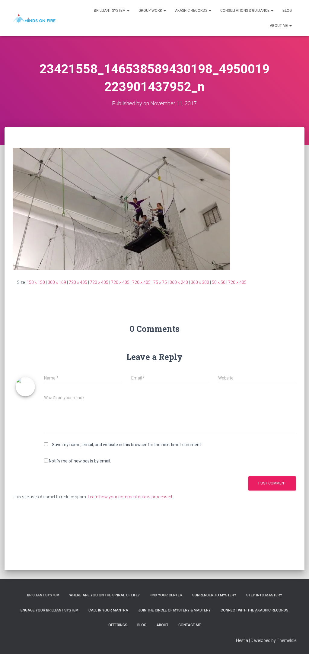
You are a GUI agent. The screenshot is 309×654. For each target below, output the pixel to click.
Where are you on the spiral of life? (104, 595)
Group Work (151, 10)
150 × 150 (36, 282)
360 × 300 (200, 282)
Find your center (166, 595)
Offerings (117, 625)
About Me (279, 26)
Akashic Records (191, 10)
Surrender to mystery (214, 595)
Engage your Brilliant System (49, 610)
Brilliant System (110, 10)
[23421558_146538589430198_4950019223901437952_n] (121, 208)
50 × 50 (218, 282)
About (162, 625)
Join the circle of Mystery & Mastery (174, 610)
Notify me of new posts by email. (80, 461)
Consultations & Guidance (245, 10)
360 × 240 (179, 282)
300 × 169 (57, 282)
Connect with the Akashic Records (254, 610)
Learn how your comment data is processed (130, 496)
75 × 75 (160, 282)
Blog (287, 10)
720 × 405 (78, 282)
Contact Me (189, 625)
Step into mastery (264, 595)
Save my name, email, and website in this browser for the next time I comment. (127, 444)
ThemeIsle (286, 640)
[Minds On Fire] (34, 18)
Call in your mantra (108, 610)
